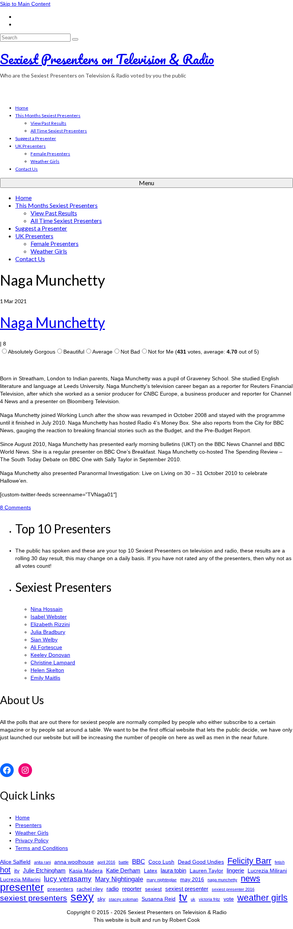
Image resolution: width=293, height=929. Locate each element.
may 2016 (192, 879)
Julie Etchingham (44, 870)
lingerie (235, 870)
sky (101, 899)
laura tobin (173, 870)
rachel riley (90, 889)
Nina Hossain (47, 609)
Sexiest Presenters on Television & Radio (107, 58)
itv (16, 871)
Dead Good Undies (201, 862)
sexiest (153, 889)
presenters (60, 889)
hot (5, 870)
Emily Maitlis (45, 678)
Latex (150, 871)
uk (193, 899)
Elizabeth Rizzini (50, 624)
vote (229, 899)
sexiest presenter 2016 (233, 889)
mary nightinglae (161, 879)
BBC (138, 861)
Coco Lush (161, 862)
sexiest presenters (33, 898)
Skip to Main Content (25, 4)
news (250, 878)
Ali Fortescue (46, 647)
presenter (22, 887)
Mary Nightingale (119, 879)
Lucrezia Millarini (20, 879)
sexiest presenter (186, 888)
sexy (82, 897)
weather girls (262, 898)
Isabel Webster (49, 617)
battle (124, 862)
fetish (280, 862)
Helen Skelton (47, 670)
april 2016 (106, 862)
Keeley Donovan (50, 655)
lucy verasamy (68, 878)
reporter (132, 888)
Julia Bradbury (48, 632)
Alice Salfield (15, 862)
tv (183, 897)
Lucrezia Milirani (267, 871)
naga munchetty (222, 879)
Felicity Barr (249, 861)
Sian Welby (44, 640)
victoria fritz (209, 899)
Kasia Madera (86, 871)
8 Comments (15, 507)
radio (112, 888)
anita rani (42, 862)
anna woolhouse (74, 862)
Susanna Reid (158, 899)
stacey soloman (123, 899)
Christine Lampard (53, 662)
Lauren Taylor (206, 871)
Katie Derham (123, 870)
